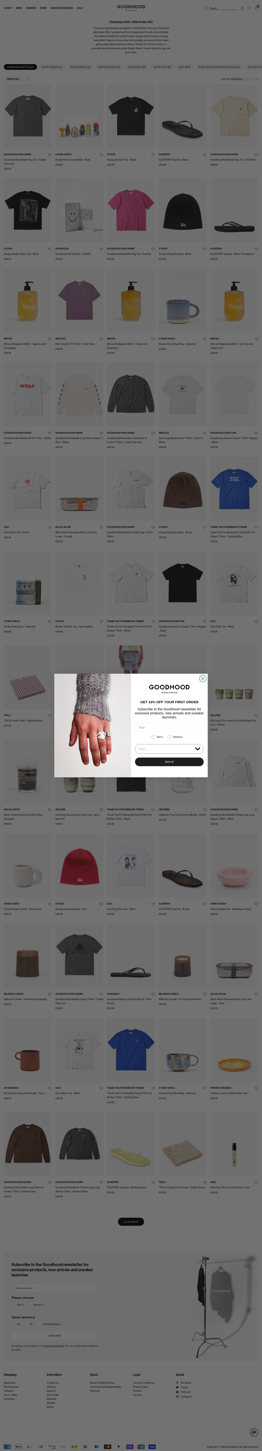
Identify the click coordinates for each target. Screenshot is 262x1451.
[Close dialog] (202, 678)
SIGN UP (169, 761)
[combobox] (165, 749)
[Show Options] (197, 748)
